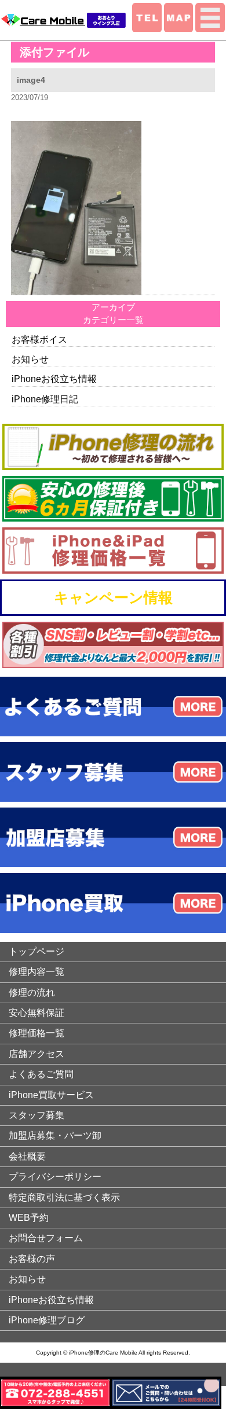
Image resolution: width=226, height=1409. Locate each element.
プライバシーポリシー (55, 1176)
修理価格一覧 (36, 1033)
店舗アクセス (36, 1054)
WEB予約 (29, 1218)
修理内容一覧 (36, 972)
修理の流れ (32, 992)
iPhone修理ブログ (47, 1320)
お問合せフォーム (46, 1238)
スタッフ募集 (36, 1115)
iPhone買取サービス (51, 1095)
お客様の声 (32, 1259)
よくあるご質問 (41, 1074)
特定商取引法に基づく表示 (64, 1197)
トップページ (36, 951)
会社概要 (27, 1156)
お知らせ (30, 359)
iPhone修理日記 (45, 399)
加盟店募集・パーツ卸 (55, 1135)
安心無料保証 (36, 1013)
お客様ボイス (39, 339)
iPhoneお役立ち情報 (54, 379)
